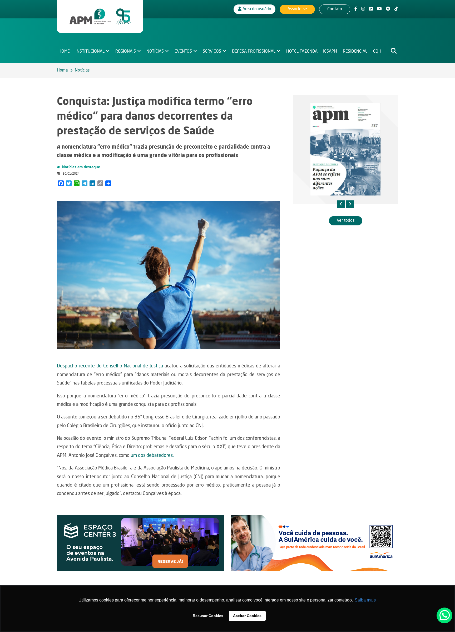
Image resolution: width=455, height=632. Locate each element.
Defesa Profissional (253, 51)
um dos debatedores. (152, 455)
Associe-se (297, 9)
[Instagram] (363, 9)
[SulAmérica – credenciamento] (314, 543)
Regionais (125, 51)
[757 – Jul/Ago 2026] (345, 149)
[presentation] (341, 204)
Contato (334, 9)
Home (64, 51)
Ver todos (345, 221)
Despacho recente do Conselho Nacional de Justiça (110, 366)
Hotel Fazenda (302, 51)
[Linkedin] (371, 9)
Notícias (155, 51)
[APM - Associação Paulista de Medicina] (100, 16)
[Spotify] (388, 9)
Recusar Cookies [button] (208, 616)
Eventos (183, 51)
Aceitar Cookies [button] (247, 616)
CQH (377, 51)
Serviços (212, 51)
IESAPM (330, 51)
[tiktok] (396, 9)
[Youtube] (379, 9)
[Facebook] (355, 9)
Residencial (355, 51)
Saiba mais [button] (365, 600)
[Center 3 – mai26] (140, 543)
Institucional (90, 51)
